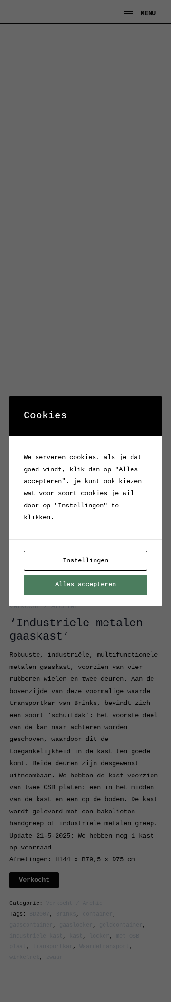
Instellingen (85, 560)
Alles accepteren (85, 584)
